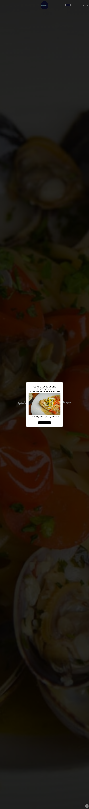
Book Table (44, 422)
